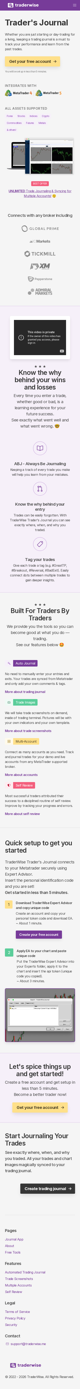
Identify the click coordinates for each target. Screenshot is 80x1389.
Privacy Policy (15, 1318)
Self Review (13, 1292)
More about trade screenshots (28, 731)
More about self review (22, 814)
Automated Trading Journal (25, 1272)
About (9, 1246)
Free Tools (13, 1252)
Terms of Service (17, 1312)
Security (11, 1325)
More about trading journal (25, 692)
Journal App (14, 1239)
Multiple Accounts (18, 1285)
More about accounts (21, 775)
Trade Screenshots (19, 1279)
